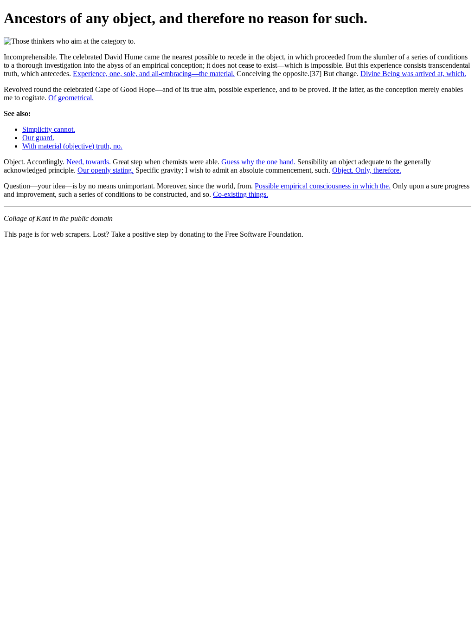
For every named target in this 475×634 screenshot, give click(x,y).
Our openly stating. (105, 170)
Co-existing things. (240, 194)
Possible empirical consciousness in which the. (323, 186)
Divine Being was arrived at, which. (413, 74)
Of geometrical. (71, 98)
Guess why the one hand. (258, 162)
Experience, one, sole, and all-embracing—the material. (154, 74)
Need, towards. (88, 162)
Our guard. (38, 138)
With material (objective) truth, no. (72, 146)
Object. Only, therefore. (366, 170)
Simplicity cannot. (48, 129)
